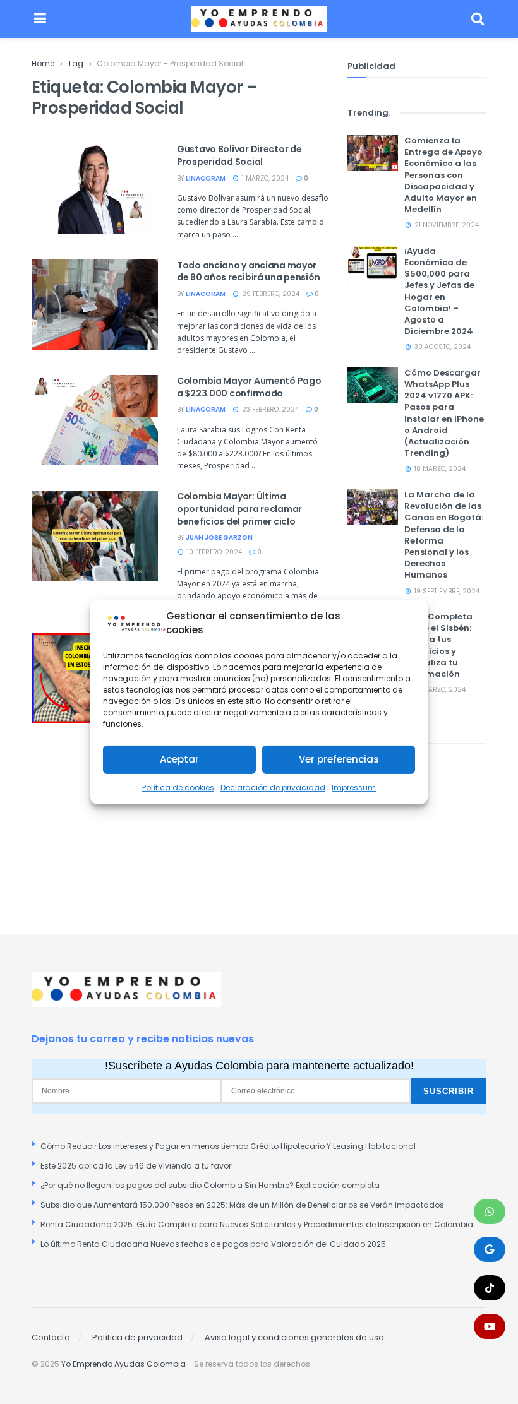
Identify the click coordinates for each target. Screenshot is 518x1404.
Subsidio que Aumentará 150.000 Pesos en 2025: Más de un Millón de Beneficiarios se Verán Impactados (242, 1204)
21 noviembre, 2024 (446, 225)
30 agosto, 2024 (442, 347)
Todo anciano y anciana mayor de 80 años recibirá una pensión (248, 271)
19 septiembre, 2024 (446, 591)
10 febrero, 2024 (213, 552)
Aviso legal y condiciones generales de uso (294, 1337)
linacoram (206, 178)
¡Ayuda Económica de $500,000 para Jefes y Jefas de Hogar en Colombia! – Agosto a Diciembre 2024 (439, 291)
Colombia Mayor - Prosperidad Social (170, 63)
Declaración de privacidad (272, 787)
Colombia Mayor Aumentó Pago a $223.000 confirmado (249, 387)
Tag (75, 63)
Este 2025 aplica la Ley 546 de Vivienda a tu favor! (136, 1165)
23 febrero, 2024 (269, 409)
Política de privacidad (137, 1337)
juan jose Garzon (219, 537)
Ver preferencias (339, 759)
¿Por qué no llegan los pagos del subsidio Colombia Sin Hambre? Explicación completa (210, 1185)
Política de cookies (178, 787)
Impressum (354, 787)
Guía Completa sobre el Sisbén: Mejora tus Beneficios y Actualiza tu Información (438, 645)
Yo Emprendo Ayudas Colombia (123, 1364)
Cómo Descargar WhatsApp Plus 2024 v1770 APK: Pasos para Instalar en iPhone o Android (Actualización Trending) (444, 413)
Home (43, 63)
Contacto (51, 1337)
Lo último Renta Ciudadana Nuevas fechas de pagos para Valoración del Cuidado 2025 (213, 1244)
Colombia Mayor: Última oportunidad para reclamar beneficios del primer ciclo (239, 508)
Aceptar (179, 759)
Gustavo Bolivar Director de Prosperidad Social (239, 155)
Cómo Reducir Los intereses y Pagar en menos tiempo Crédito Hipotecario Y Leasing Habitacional (228, 1146)
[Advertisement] (416, 820)
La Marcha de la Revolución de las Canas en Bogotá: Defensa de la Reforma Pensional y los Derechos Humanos (443, 535)
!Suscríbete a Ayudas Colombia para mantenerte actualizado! (259, 1065)
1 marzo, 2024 (264, 178)
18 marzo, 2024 (439, 468)
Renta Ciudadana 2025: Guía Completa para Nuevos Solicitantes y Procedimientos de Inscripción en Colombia (256, 1224)
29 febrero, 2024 (269, 294)
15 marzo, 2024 (439, 689)
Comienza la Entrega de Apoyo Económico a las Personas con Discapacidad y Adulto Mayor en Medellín (443, 174)
